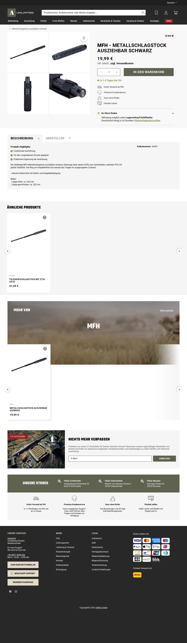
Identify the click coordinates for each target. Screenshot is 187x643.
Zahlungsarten (62, 543)
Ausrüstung (29, 21)
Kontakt (59, 560)
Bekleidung (13, 21)
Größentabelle (62, 565)
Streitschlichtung (99, 565)
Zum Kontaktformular (23, 565)
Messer (73, 21)
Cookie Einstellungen (101, 569)
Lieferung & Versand (65, 547)
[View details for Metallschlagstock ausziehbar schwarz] (29, 364)
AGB (94, 543)
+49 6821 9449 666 (16, 555)
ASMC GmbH (101, 607)
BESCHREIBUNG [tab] (22, 138)
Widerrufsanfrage (23, 582)
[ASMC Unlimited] (21, 13)
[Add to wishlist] (156, 12)
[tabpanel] (93, 165)
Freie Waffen (58, 21)
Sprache (171, 3)
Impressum (97, 538)
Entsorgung (61, 569)
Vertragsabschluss (100, 552)
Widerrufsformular (100, 560)
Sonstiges (154, 21)
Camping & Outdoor (135, 21)
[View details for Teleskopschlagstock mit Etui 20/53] (28, 236)
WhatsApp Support (25, 573)
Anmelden (164, 458)
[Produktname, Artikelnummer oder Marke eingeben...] (142, 13)
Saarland (12, 538)
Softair (43, 21)
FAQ (58, 538)
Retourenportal (62, 556)
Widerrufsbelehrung (100, 556)
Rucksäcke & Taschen (110, 21)
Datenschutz (97, 547)
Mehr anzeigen (166, 310)
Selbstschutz (89, 21)
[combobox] (94, 13)
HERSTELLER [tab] (55, 138)
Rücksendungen (63, 552)
